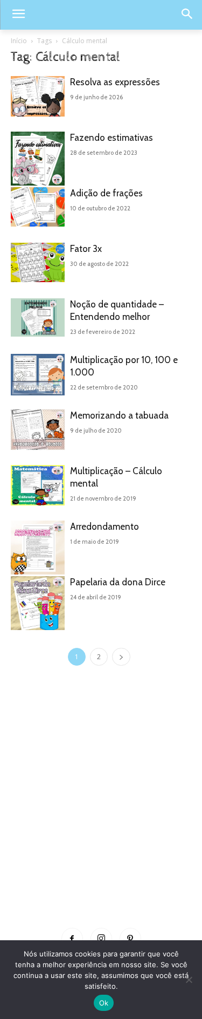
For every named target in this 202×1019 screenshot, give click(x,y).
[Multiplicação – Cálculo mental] (38, 485)
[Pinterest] (130, 938)
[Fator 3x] (38, 262)
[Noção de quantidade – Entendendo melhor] (38, 317)
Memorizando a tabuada (119, 415)
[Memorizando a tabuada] (38, 429)
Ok (104, 1003)
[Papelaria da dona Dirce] (38, 603)
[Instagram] (101, 938)
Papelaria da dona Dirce (117, 582)
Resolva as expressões (115, 82)
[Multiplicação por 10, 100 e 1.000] (38, 374)
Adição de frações (106, 193)
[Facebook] (72, 938)
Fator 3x (86, 248)
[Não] (188, 979)
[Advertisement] (101, 813)
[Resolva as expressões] (38, 96)
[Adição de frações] (38, 207)
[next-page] (121, 657)
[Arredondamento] (38, 548)
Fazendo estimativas (111, 137)
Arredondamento (104, 526)
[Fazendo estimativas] (38, 159)
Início (19, 40)
